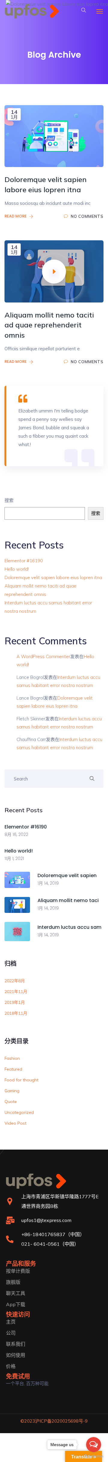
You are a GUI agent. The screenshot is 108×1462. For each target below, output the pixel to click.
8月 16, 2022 (16, 834)
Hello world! (16, 569)
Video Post (15, 1123)
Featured (13, 1069)
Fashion (12, 1058)
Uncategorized (19, 1112)
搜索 (9, 500)
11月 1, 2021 (14, 859)
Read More (16, 216)
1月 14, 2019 (48, 883)
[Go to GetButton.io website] (93, 1456)
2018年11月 (15, 1013)
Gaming (12, 1090)
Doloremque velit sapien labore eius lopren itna (53, 577)
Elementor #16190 (23, 561)
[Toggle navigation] (99, 11)
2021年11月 (15, 991)
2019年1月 (14, 1002)
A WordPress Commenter (43, 656)
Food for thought (21, 1080)
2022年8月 (14, 980)
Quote (10, 1101)
